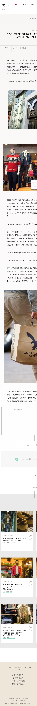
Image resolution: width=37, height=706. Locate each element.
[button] (14, 668)
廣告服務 (14, 700)
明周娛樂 (11, 699)
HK (4, 591)
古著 (13, 542)
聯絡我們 (22, 700)
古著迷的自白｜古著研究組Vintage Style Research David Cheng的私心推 (13, 586)
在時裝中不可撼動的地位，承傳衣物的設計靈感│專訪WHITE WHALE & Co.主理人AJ (14, 632)
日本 (30, 459)
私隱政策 (18, 699)
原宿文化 (9, 542)
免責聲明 (25, 699)
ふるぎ (4, 542)
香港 (11, 591)
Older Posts (34, 659)
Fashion (34, 30)
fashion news (24, 459)
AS (16, 48)
